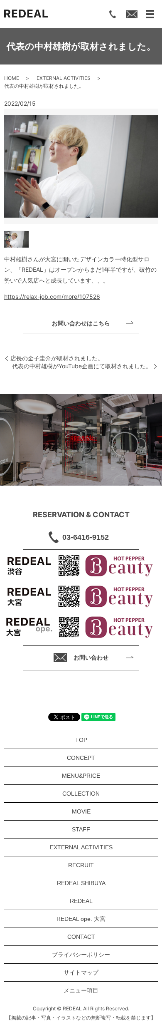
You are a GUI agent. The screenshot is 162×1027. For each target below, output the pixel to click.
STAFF (81, 829)
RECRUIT (81, 865)
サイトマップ (81, 972)
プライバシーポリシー (81, 954)
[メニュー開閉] (150, 14)
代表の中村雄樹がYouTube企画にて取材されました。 (82, 366)
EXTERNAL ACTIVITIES (64, 78)
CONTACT (81, 936)
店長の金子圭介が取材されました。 (56, 358)
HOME (11, 78)
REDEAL (81, 901)
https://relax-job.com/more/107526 (52, 296)
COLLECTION (81, 793)
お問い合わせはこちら (81, 323)
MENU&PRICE (81, 775)
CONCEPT (81, 757)
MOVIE (81, 811)
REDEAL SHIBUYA (81, 883)
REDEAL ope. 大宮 (81, 918)
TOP (81, 740)
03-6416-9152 (85, 537)
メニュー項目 (81, 990)
